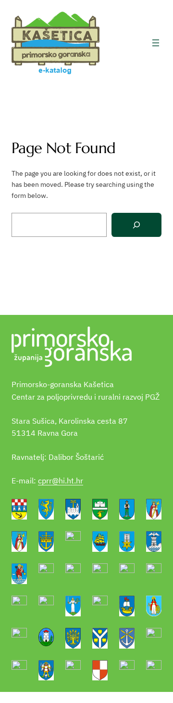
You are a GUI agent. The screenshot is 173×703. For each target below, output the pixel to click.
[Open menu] (155, 43)
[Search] (136, 225)
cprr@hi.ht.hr (60, 480)
